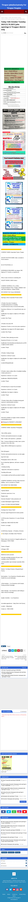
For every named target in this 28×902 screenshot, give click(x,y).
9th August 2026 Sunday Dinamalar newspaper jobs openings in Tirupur (14, 676)
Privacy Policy (22, 894)
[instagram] (19, 811)
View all (24, 667)
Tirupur (6, 17)
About (8, 894)
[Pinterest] (18, 650)
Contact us (14, 894)
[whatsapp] (14, 811)
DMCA (14, 896)
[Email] (21, 650)
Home (2, 17)
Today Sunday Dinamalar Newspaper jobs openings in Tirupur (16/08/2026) (14, 673)
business (5, 852)
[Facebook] (9, 650)
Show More (23, 801)
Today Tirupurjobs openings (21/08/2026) (12, 670)
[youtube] (24, 811)
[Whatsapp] (15, 650)
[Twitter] (12, 650)
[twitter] (8, 811)
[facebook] (3, 811)
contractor (12, 852)
